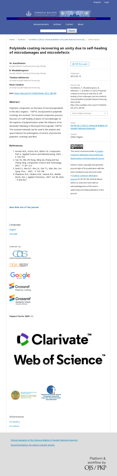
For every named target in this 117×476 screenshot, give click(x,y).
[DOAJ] (20, 267)
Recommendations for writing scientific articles (33, 445)
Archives (57, 24)
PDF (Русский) (80, 64)
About (80, 24)
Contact (69, 24)
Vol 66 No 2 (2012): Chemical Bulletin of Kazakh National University (57, 39)
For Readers (14, 421)
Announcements (41, 24)
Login (106, 2)
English (12, 229)
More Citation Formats (81, 113)
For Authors (14, 426)
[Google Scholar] (20, 278)
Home (12, 39)
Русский (13, 233)
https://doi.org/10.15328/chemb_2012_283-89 (35, 93)
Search (72, 31)
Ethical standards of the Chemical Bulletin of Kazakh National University (44, 440)
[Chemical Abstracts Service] (20, 258)
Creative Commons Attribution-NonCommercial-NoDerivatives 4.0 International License (87, 155)
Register (97, 2)
